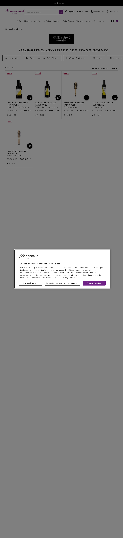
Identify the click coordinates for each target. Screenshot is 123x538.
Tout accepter (94, 283)
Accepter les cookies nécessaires (62, 283)
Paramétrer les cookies (30, 283)
